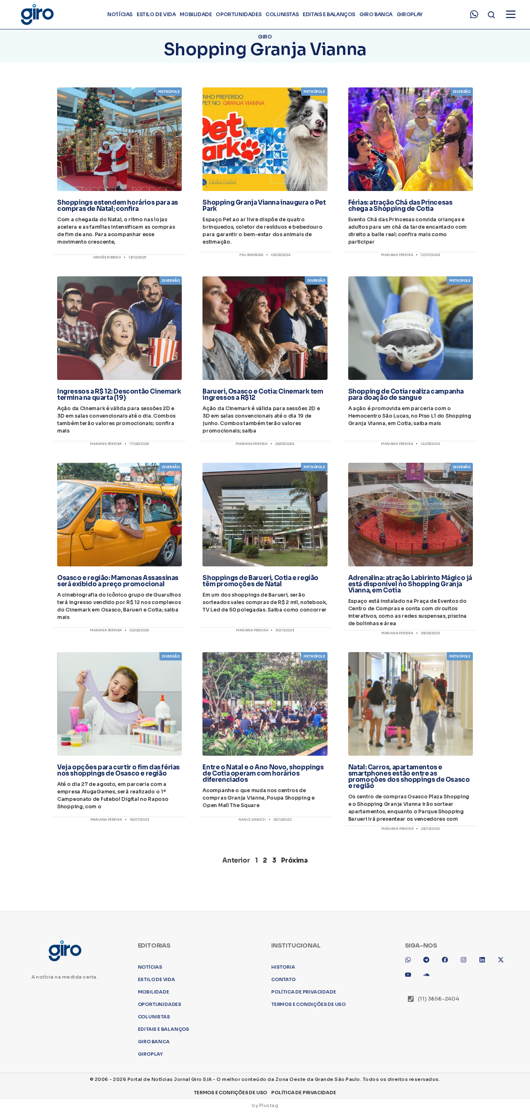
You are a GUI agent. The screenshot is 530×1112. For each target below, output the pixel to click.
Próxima (294, 860)
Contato (283, 979)
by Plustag (265, 1105)
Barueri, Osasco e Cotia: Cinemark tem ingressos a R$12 (262, 394)
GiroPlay (410, 14)
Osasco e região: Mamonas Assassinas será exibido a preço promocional (117, 581)
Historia (283, 967)
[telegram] (429, 963)
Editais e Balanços (329, 14)
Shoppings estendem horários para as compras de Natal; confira (117, 205)
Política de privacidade (303, 992)
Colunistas (282, 14)
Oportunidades (238, 14)
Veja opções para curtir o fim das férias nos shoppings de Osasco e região (118, 770)
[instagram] (466, 963)
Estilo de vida (156, 14)
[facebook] (448, 963)
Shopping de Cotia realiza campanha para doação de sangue (406, 394)
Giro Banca (376, 14)
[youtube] (411, 978)
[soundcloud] (429, 978)
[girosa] (504, 963)
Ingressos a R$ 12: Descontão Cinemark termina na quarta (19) (119, 394)
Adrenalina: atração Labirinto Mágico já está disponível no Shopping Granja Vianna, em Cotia (410, 584)
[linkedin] (485, 963)
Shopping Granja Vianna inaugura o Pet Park (263, 205)
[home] (37, 14)
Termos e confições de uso (230, 1092)
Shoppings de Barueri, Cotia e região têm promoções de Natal (260, 581)
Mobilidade (196, 14)
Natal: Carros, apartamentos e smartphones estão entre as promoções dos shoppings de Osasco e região (409, 776)
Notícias (119, 14)
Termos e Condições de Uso (308, 1004)
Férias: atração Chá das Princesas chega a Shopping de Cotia (400, 205)
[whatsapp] (474, 14)
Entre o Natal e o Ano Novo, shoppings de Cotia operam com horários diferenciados (262, 773)
